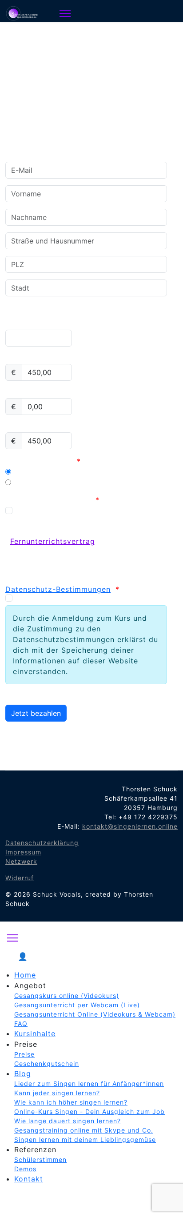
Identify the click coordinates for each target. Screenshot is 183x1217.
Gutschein (24, 324)
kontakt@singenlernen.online (130, 826)
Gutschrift (24, 392)
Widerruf (19, 878)
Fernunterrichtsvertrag (52, 499)
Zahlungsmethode (43, 461)
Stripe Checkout (43, 482)
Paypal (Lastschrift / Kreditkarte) (75, 471)
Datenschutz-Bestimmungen (58, 589)
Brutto (17, 427)
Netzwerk (21, 861)
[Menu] (65, 13)
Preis (14, 358)
